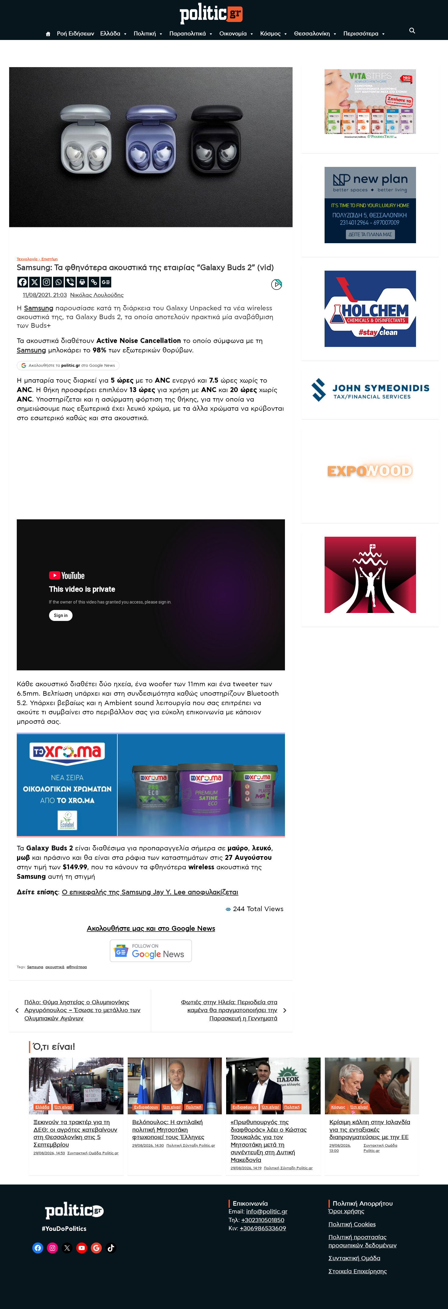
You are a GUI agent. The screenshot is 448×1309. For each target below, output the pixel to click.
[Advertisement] (151, 471)
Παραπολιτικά (187, 34)
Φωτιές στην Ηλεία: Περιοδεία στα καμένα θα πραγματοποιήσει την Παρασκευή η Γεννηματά (229, 1011)
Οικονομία (233, 34)
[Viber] (70, 282)
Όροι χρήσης (346, 1211)
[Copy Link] (94, 282)
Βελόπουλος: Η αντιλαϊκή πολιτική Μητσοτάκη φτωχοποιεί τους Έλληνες (168, 1130)
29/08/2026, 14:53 (49, 1153)
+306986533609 (263, 1228)
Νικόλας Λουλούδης (97, 295)
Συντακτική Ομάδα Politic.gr (93, 1153)
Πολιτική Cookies (352, 1225)
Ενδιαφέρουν (146, 1107)
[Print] (82, 282)
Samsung (38, 308)
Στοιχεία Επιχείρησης (358, 1272)
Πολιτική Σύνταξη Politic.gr (190, 1145)
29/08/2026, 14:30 (148, 1145)
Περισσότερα (361, 34)
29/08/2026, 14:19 (246, 1168)
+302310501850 (262, 1220)
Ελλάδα (110, 34)
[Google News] (106, 282)
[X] (34, 282)
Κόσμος (270, 34)
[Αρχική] (48, 34)
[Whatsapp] (58, 282)
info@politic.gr (266, 1212)
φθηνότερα (76, 967)
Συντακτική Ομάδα (354, 1258)
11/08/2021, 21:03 (45, 295)
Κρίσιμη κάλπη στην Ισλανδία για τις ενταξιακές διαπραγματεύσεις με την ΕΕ (369, 1130)
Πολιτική (145, 34)
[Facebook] (22, 282)
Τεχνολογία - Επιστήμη (37, 259)
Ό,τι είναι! (63, 1107)
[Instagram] (46, 282)
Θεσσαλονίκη (312, 34)
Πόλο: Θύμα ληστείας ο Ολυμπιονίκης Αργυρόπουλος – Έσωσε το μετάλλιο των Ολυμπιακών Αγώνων (82, 1011)
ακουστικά (54, 967)
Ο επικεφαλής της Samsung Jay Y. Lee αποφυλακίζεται (150, 892)
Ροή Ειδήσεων (75, 34)
